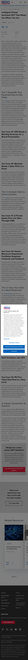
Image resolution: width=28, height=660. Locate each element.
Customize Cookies (14, 342)
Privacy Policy (6, 339)
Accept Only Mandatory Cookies (14, 347)
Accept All (14, 351)
